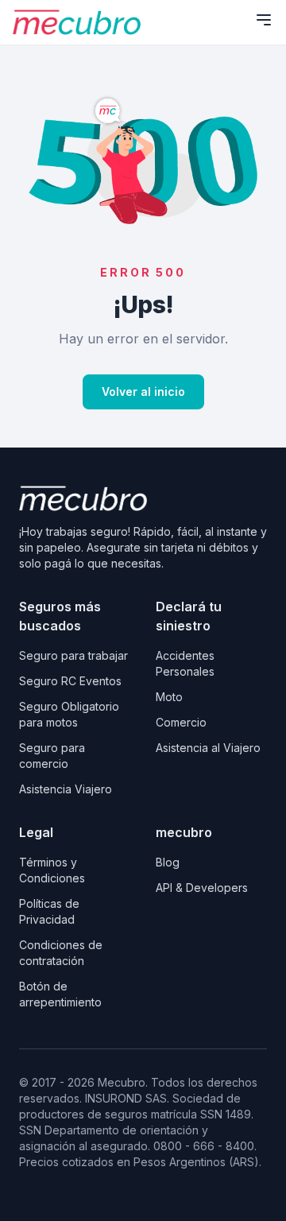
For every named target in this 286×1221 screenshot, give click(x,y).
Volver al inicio (143, 391)
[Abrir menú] (263, 19)
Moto (169, 697)
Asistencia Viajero (65, 789)
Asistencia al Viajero (208, 747)
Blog (168, 862)
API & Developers (202, 887)
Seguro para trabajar (73, 655)
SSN (31, 1130)
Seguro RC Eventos (70, 681)
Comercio (181, 722)
